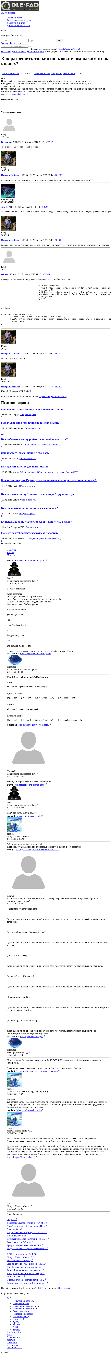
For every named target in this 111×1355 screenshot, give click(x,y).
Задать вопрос (8, 13)
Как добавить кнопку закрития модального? (29, 507)
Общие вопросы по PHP (63, 73)
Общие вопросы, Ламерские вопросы (42, 444)
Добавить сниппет (16, 23)
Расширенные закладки (31, 1036)
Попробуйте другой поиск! (69, 49)
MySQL (16, 1329)
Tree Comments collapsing (20, 1260)
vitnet (4, 207)
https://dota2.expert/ (19, 94)
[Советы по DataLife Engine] (20, 10)
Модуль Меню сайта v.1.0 (29, 816)
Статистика (12, 1345)
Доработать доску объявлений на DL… (27, 1226)
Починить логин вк (17, 1235)
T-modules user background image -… (25, 1270)
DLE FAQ (6, 51)
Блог (9, 1334)
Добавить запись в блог (18, 25)
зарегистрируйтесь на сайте (52, 396)
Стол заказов (13, 1337)
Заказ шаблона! (15, 1229)
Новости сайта (14, 1332)
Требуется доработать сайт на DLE (25, 1245)
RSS (39, 1288)
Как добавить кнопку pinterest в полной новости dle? (34, 439)
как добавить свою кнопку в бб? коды (25, 452)
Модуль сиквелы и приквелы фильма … (27, 1248)
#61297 (49, 142)
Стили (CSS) (19, 1319)
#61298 (58, 175)
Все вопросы (19, 51)
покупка (12, 1219)
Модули (11, 555)
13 (2, 433)
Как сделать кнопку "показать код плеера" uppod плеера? (38, 494)
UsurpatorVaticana (10, 73)
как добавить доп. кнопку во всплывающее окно (32, 409)
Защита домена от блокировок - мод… (26, 1264)
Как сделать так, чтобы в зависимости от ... (37, 849)
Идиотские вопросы (23, 1314)
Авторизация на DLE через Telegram (26, 1273)
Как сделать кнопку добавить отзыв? (24, 466)
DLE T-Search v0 (16, 1276)
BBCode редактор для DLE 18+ (23, 1254)
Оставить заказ (14, 17)
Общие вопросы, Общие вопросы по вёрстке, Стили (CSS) (49, 472)
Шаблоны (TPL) (21, 1316)
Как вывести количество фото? (30, 560)
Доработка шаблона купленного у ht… (27, 1223)
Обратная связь (14, 1347)
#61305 (46, 274)
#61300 (58, 240)
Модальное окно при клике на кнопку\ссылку (30, 422)
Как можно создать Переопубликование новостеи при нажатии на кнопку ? (49, 480)
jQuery (16, 1321)
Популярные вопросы (23, 1301)
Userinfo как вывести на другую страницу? (37, 1071)
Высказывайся (65, 1288)
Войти (59, 40)
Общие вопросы (36, 51)
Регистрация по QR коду (20, 1242)
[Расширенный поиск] (29, 46)
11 (2, 488)
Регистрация (16, 43)
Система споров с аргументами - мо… (26, 1280)
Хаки (15, 1327)
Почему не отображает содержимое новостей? (29, 532)
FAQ (9, 1298)
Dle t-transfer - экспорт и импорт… (24, 1267)
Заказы (10, 552)
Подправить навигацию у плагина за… (27, 1232)
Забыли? (5, 43)
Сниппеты (12, 1342)
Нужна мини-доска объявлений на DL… (28, 1239)
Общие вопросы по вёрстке (26, 1306)
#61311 (58, 353)
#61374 (58, 386)
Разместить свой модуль (19, 20)
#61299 (45, 207)
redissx (4, 274)
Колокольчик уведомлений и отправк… (27, 1283)
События (11, 550)
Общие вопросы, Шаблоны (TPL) (44, 538)
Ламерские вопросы (23, 1311)
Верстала (6, 142)
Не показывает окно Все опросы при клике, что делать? (36, 521)
